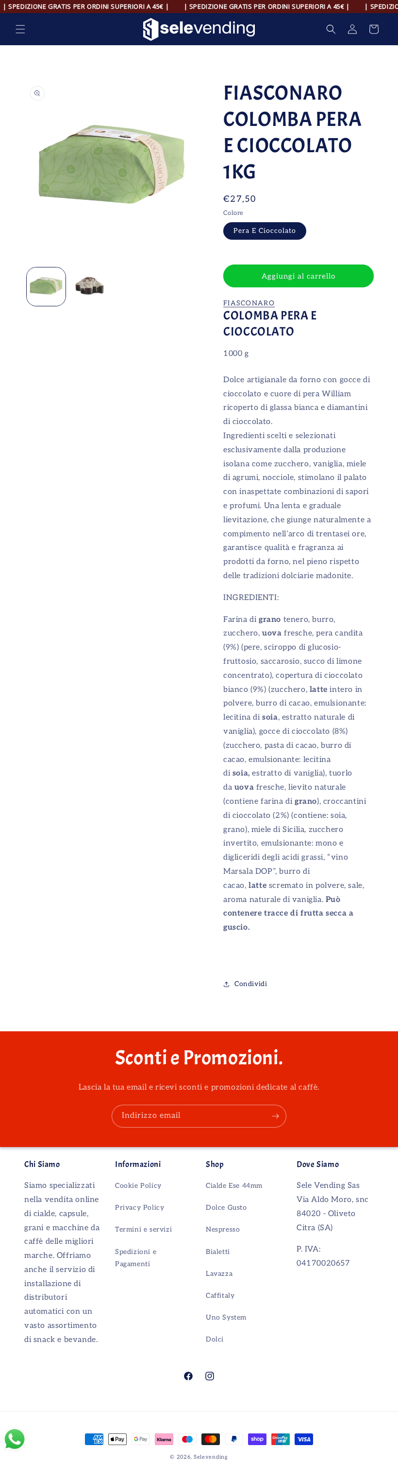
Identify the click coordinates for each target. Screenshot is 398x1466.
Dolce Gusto (226, 1207)
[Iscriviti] (275, 1116)
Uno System (226, 1317)
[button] (20, 29)
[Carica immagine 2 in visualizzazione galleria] (89, 286)
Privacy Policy (139, 1207)
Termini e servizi (143, 1229)
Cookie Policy (138, 1186)
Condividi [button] (250, 984)
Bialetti (218, 1252)
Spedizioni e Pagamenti (135, 1258)
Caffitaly (220, 1295)
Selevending (211, 1457)
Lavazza (219, 1274)
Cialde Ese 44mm (234, 1186)
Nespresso (223, 1229)
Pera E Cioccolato (264, 231)
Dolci (215, 1339)
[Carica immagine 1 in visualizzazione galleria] (46, 286)
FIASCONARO (249, 303)
